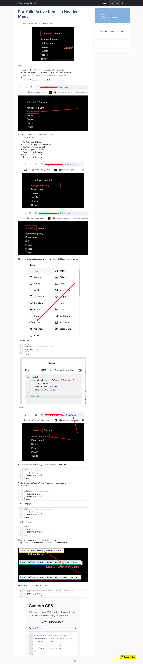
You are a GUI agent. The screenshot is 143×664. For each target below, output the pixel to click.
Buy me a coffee (130, 658)
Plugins (104, 3)
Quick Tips (114, 3)
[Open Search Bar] (122, 3)
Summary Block (27, 3)
